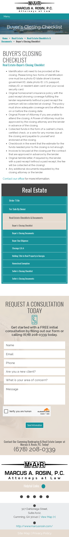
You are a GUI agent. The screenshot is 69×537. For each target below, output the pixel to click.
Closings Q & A (18, 248)
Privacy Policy (42, 533)
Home (5, 38)
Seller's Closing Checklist (22, 271)
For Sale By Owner (17, 209)
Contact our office (13, 178)
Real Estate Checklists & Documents (26, 217)
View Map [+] (48, 516)
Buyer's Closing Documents (23, 233)
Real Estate (17, 38)
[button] (34, 486)
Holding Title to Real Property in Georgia (28, 255)
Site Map (24, 533)
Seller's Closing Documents (23, 278)
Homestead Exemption (21, 263)
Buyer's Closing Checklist (22, 225)
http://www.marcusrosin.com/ (34, 526)
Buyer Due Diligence (20, 240)
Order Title (14, 200)
